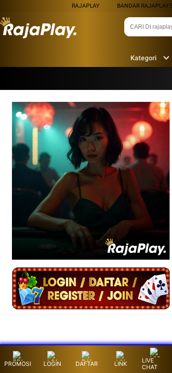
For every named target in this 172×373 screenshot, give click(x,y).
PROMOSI (17, 363)
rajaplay (85, 5)
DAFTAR (86, 363)
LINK (120, 363)
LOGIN (52, 363)
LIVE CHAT (150, 364)
